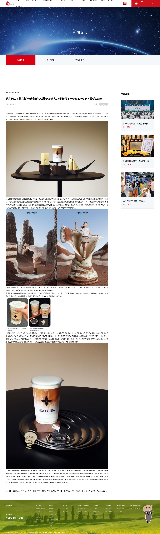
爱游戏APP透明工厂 (136, 505)
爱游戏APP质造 (68, 505)
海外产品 (52, 525)
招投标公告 (80, 60)
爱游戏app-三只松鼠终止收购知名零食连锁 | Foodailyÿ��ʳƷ (86, 491)
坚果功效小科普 (82, 511)
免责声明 (31, 532)
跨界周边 (52, 522)
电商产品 (52, 517)
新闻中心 (11, 93)
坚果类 (51, 511)
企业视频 (50, 60)
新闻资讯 (20, 60)
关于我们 (38, 505)
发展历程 (38, 520)
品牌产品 (52, 505)
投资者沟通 (120, 509)
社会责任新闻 (108, 509)
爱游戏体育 (63, 532)
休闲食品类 (52, 514)
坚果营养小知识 (82, 509)
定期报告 (119, 511)
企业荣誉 (38, 514)
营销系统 (38, 517)
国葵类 (51, 509)
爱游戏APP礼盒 (53, 520)
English (143, 2)
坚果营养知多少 (83, 505)
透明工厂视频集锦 (134, 509)
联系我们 (19, 7)
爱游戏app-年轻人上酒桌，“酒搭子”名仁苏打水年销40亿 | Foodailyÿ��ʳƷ (40, 491)
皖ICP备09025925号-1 (46, 532)
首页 (7, 93)
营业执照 (37, 532)
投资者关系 (121, 505)
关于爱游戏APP (40, 509)
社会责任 (108, 505)
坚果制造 (65, 511)
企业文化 (38, 511)
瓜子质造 (65, 509)
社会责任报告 (108, 511)
